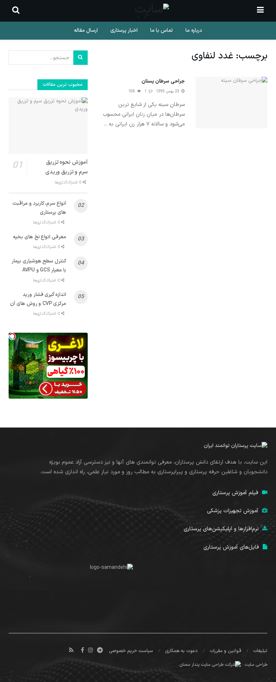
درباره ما (193, 30)
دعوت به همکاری (181, 651)
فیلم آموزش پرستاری (235, 493)
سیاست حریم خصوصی (131, 651)
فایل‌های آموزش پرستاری (231, 547)
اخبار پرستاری (124, 30)
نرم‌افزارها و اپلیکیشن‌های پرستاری (221, 529)
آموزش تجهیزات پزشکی (232, 511)
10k (132, 91)
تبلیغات (260, 651)
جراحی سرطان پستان (163, 81)
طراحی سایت (256, 664)
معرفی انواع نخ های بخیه (39, 237)
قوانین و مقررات (225, 651)
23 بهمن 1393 (168, 91)
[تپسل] (12, 336)
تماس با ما (161, 30)
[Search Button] (80, 57)
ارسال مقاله (86, 30)
